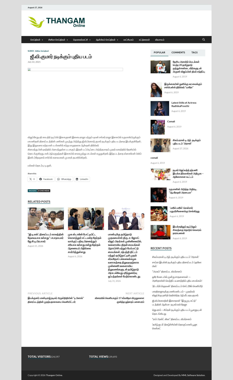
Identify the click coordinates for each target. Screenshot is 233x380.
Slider (31, 51)
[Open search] (203, 39)
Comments (178, 52)
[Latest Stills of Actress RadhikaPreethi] (160, 102)
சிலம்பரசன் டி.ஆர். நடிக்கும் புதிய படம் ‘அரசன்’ (187, 142)
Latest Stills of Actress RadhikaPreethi (184, 104)
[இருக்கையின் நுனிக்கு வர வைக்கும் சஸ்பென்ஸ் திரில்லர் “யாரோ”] (156, 84)
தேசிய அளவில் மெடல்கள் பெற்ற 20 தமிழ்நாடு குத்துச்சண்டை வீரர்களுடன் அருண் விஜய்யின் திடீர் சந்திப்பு (189, 66)
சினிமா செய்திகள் (56, 39)
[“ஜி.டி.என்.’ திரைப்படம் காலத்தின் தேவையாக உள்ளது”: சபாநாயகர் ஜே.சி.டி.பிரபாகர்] (46, 219)
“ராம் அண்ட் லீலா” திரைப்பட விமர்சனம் (171, 319)
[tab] (159, 53)
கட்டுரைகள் (144, 39)
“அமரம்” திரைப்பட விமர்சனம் (167, 271)
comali (154, 157)
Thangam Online (54, 375)
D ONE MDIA (43, 190)
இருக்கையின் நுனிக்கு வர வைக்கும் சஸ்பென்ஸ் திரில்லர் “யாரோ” (183, 85)
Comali (171, 121)
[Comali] (158, 121)
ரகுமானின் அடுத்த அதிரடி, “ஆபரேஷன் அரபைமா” (183, 191)
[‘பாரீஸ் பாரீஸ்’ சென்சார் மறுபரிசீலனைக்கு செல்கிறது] (159, 208)
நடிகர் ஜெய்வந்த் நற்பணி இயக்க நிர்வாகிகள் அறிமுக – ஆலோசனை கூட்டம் (188, 173)
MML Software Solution (193, 375)
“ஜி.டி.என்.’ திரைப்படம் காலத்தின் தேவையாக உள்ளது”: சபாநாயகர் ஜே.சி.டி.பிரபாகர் (46, 238)
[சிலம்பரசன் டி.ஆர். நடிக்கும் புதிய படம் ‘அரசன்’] (160, 140)
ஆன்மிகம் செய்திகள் (105, 39)
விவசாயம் (159, 39)
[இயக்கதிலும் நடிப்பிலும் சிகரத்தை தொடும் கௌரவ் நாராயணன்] (160, 226)
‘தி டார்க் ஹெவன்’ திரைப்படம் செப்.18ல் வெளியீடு (177, 285)
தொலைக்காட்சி (80, 39)
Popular (159, 52)
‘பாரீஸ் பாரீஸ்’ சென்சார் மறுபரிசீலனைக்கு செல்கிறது (185, 209)
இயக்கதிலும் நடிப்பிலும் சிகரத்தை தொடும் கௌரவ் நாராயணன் (187, 230)
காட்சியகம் (128, 39)
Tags (194, 52)
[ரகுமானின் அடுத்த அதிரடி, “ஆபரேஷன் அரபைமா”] (159, 189)
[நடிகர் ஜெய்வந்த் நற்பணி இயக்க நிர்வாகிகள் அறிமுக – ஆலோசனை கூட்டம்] (160, 170)
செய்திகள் (35, 39)
